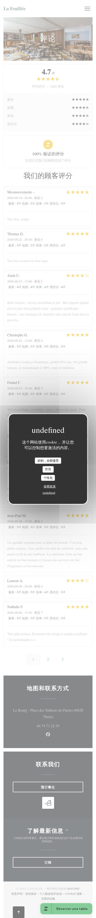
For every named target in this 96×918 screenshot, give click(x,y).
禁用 (48, 469)
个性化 (48, 478)
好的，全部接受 (48, 460)
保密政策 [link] (50, 486)
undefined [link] (49, 492)
